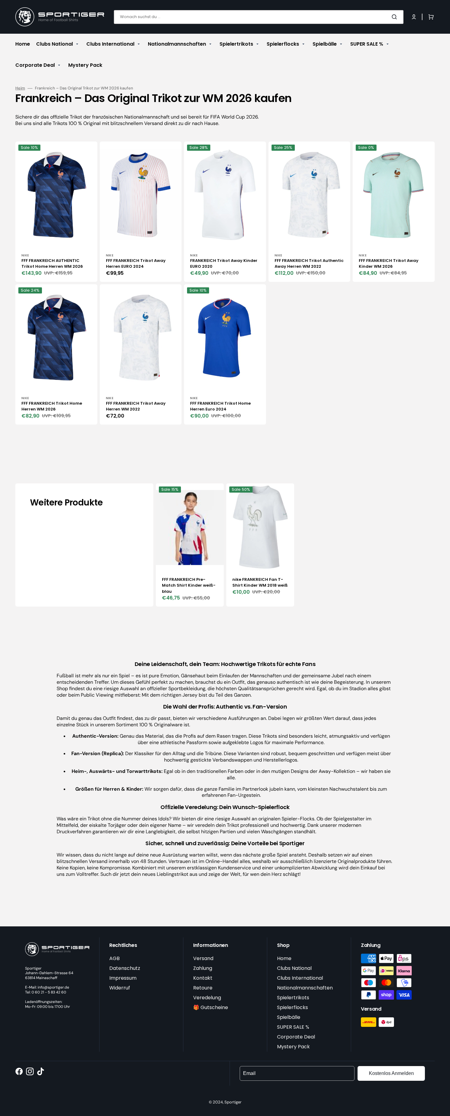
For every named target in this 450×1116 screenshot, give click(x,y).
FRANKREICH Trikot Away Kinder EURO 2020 (223, 264)
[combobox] (258, 17)
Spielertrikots (293, 997)
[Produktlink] (56, 212)
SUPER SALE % (293, 1027)
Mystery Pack (293, 1046)
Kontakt (202, 978)
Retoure (202, 987)
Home (284, 958)
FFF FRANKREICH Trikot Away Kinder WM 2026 (388, 264)
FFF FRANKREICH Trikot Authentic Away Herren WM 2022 (309, 264)
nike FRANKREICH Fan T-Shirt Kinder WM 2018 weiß (260, 582)
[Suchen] (395, 17)
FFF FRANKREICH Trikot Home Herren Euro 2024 (220, 406)
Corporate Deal (296, 1036)
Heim (20, 88)
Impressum (123, 978)
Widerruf (119, 987)
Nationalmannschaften (305, 987)
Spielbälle (288, 1017)
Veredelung (207, 997)
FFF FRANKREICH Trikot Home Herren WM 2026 (51, 406)
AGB (114, 958)
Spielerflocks (292, 1007)
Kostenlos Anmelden (391, 1073)
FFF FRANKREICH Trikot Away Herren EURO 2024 (136, 264)
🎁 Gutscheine (210, 1007)
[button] (414, 17)
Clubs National (294, 968)
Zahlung (202, 968)
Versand (203, 958)
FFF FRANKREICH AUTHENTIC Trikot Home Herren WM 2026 (52, 264)
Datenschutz (124, 968)
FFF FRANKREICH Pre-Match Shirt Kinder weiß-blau (189, 585)
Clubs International (300, 978)
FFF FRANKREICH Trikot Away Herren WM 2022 (136, 406)
